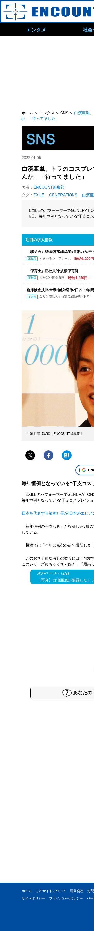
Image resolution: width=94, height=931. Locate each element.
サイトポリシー (33, 898)
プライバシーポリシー (66, 898)
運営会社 (76, 891)
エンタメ (36, 29)
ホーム (27, 891)
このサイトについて (51, 891)
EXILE (38, 195)
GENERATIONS (63, 195)
